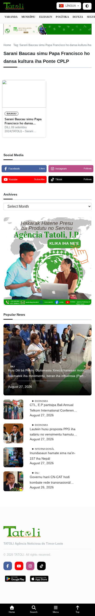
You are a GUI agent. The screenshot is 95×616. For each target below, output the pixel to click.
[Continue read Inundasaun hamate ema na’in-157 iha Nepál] (13, 457)
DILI (12, 366)
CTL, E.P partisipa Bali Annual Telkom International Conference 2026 (53, 408)
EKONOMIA (41, 401)
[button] (12, 610)
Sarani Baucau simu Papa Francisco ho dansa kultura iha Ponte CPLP (23, 121)
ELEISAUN (45, 16)
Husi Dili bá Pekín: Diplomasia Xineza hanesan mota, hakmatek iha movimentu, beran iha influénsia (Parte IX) (46, 373)
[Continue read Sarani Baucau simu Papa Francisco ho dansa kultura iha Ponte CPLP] (24, 94)
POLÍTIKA (62, 16)
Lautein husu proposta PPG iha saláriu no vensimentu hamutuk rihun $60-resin (52, 432)
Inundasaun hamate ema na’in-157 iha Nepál (52, 455)
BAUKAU (11, 113)
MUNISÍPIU (28, 16)
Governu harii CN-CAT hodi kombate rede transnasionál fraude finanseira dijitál (50, 480)
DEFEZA (78, 16)
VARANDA (11, 16)
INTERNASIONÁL (45, 449)
